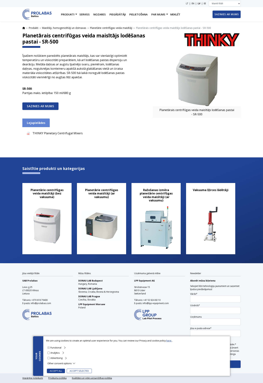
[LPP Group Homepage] (37, 312)
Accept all (56, 370)
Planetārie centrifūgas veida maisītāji (111, 28)
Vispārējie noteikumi (32, 378)
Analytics (55, 352)
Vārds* (193, 293)
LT (187, 3)
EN (193, 3)
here (169, 340)
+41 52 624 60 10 (151, 300)
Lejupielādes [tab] (36, 123)
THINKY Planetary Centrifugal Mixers (58, 133)
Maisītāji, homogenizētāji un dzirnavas (64, 28)
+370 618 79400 (39, 300)
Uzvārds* (195, 305)
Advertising (56, 358)
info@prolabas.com (41, 303)
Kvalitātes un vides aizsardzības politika (92, 378)
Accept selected (79, 370)
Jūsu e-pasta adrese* (200, 328)
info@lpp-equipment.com (156, 303)
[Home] (37, 14)
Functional (55, 347)
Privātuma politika (57, 378)
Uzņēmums (196, 316)
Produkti (33, 28)
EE (205, 3)
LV (199, 3)
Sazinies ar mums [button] (227, 14)
